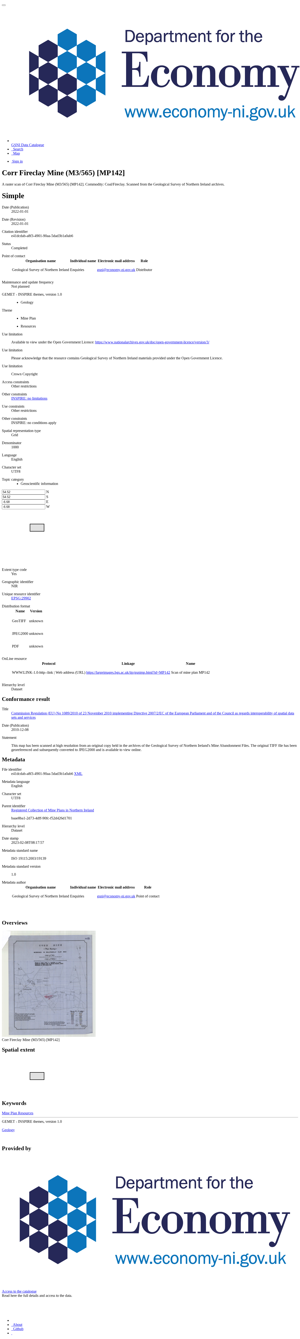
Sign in (17, 161)
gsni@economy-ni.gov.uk (116, 270)
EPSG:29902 (21, 598)
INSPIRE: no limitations (29, 398)
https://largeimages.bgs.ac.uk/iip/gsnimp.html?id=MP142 (128, 672)
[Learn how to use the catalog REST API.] (11, 1333)
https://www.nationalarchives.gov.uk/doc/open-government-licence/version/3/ (152, 342)
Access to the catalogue (19, 1291)
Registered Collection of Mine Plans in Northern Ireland (52, 810)
